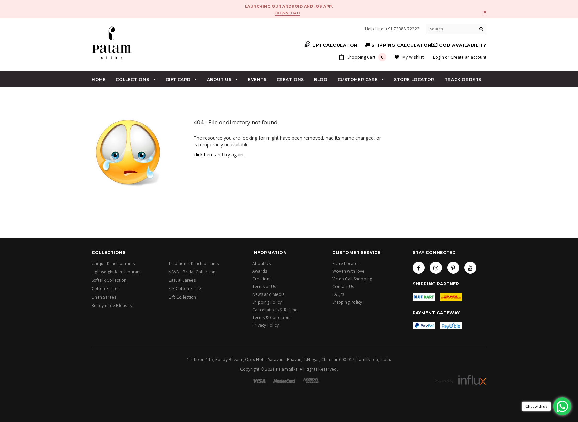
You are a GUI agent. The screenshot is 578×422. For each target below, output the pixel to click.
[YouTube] (470, 268)
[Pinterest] (453, 268)
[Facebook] (419, 268)
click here (204, 154)
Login (438, 57)
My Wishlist (413, 57)
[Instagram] (436, 268)
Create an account (468, 57)
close (484, 12)
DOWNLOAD (287, 13)
